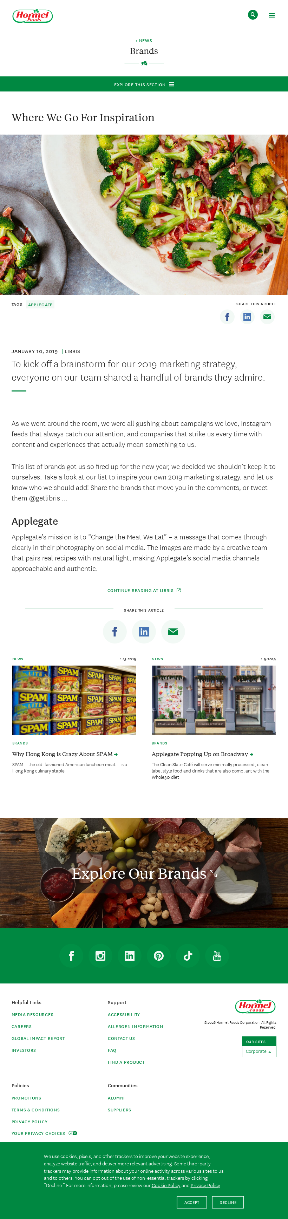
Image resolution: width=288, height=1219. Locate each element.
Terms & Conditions (36, 1109)
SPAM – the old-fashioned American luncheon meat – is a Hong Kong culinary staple (69, 767)
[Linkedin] (247, 316)
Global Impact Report (38, 1038)
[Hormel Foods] (33, 16)
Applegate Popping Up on (200, 753)
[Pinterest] (159, 956)
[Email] (267, 316)
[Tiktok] (188, 956)
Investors (24, 1050)
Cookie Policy (166, 1185)
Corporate (257, 1050)
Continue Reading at (140, 590)
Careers (22, 1026)
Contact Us (121, 1038)
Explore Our (141, 873)
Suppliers (119, 1109)
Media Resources (33, 1014)
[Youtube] (217, 956)
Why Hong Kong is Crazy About (63, 753)
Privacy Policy (30, 1121)
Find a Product (126, 1061)
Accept (191, 1202)
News (18, 658)
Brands (20, 742)
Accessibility (124, 1014)
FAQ (112, 1050)
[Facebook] (227, 316)
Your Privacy (39, 1133)
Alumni (116, 1097)
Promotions (26, 1097)
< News (144, 40)
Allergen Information (135, 1026)
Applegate (40, 304)
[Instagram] (100, 956)
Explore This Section (140, 84)
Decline (228, 1202)
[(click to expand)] (271, 16)
